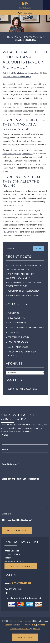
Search (38, 249)
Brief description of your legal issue (20, 478)
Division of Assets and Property (17, 76)
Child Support (15, 322)
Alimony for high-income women (23, 290)
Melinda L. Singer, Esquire (24, 73)
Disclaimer (6, 513)
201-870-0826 (26, 12)
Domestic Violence (17, 337)
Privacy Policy (30, 624)
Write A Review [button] (25, 637)
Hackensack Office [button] (20, 566)
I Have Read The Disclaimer (19, 520)
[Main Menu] (46, 5)
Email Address (10, 464)
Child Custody (15, 318)
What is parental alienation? (23, 295)
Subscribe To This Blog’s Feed (22, 389)
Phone (5, 449)
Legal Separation (17, 342)
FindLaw (36, 628)
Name (5, 434)
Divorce (12, 332)
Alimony (12, 313)
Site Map (19, 624)
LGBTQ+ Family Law (17, 347)
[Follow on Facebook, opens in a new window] (6, 593)
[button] (47, 624)
